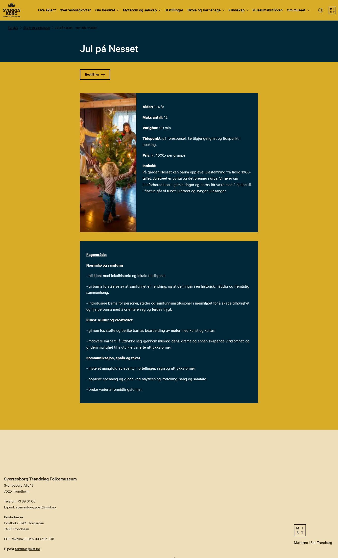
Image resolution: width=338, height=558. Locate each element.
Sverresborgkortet (75, 9)
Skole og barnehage (204, 9)
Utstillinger (174, 9)
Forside (13, 27)
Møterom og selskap (140, 9)
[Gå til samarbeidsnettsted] (313, 530)
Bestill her (92, 74)
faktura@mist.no (27, 548)
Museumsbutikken (267, 9)
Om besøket (105, 9)
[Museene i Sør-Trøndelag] (332, 12)
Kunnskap (236, 9)
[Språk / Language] (321, 10)
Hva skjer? (47, 9)
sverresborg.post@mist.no (36, 506)
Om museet (296, 9)
